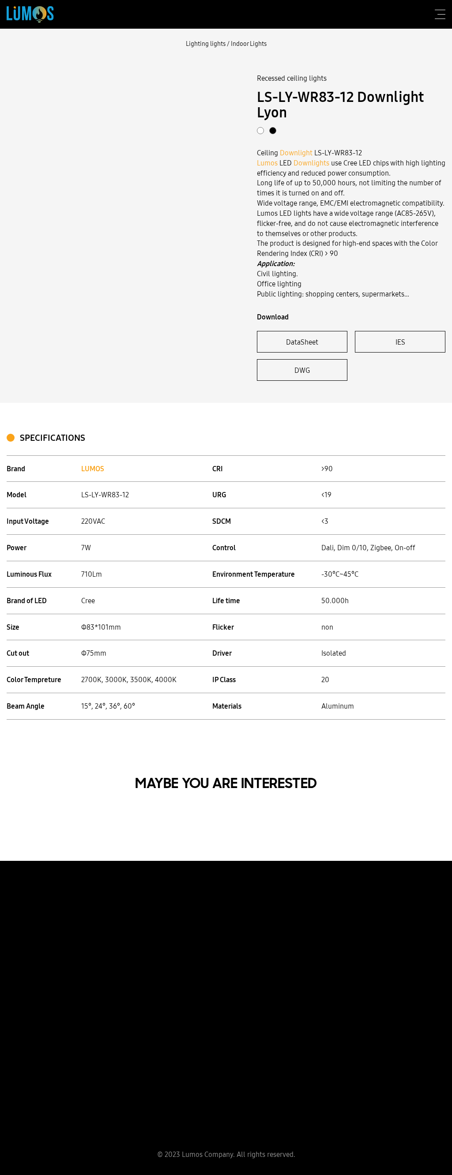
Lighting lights (206, 43)
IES (400, 342)
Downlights (311, 163)
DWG (302, 370)
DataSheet (302, 342)
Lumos (267, 163)
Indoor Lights (249, 43)
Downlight (296, 153)
